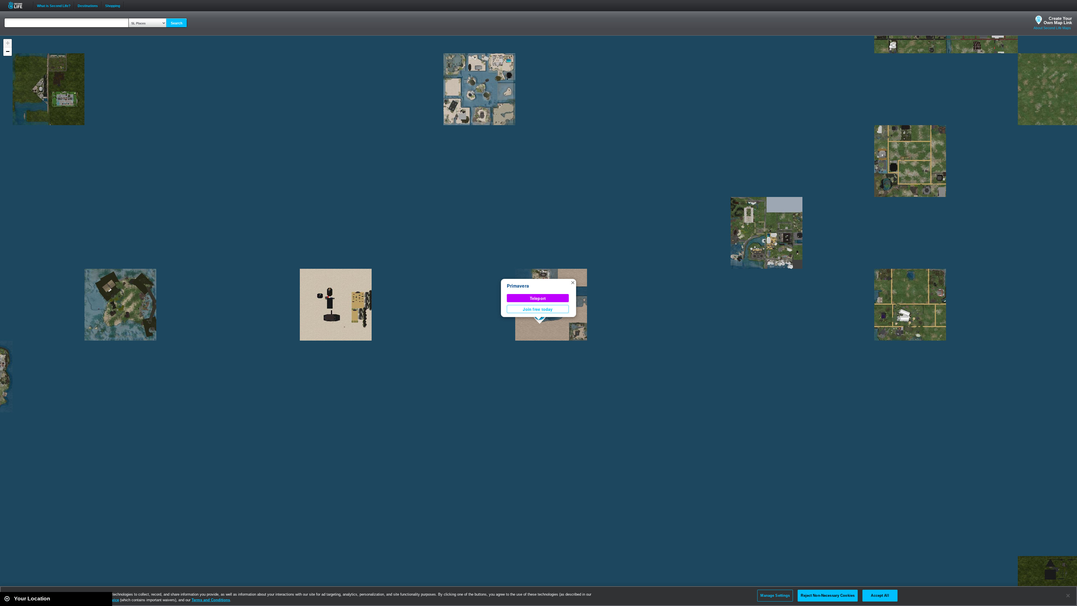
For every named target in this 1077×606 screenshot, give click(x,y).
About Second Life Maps (1052, 28)
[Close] (1068, 595)
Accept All (880, 595)
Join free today (538, 309)
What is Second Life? (53, 5)
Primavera (518, 286)
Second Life (18, 5)
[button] (572, 282)
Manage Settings (775, 595)
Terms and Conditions (211, 600)
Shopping (112, 5)
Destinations (88, 5)
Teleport (538, 298)
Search (176, 23)
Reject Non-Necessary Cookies (828, 595)
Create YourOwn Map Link (1058, 20)
